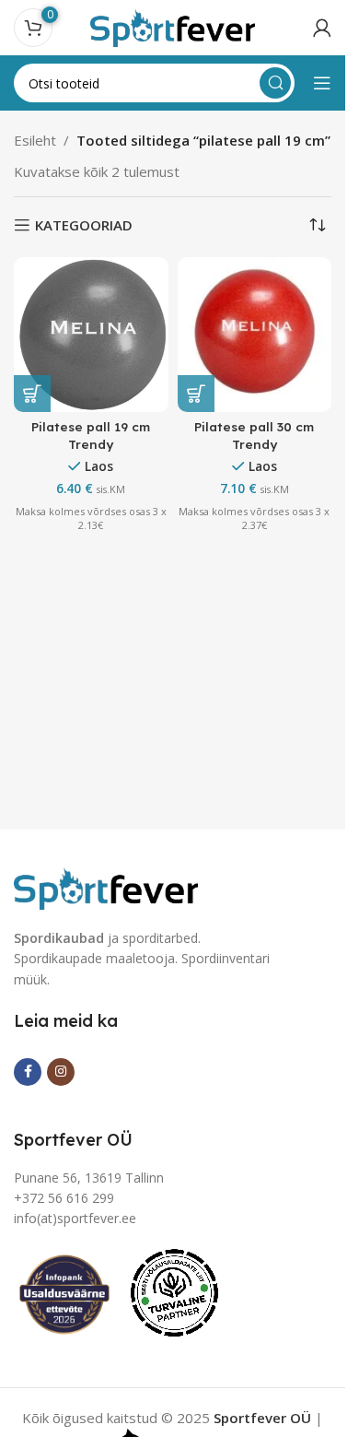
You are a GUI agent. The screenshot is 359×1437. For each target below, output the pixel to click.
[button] (32, 393)
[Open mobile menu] (322, 83)
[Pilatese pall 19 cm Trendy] (91, 334)
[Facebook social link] (27, 1072)
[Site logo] (173, 26)
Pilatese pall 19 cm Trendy (90, 435)
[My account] (322, 27)
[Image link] (106, 886)
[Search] (275, 83)
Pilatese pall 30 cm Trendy (254, 435)
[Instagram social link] (61, 1072)
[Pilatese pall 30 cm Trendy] (255, 334)
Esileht (35, 140)
